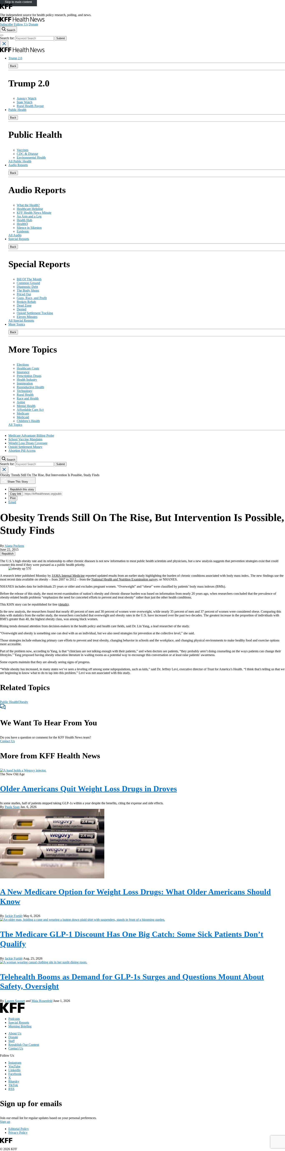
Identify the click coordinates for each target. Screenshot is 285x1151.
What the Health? (28, 205)
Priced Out (24, 294)
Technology (24, 391)
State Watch (24, 102)
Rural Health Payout (30, 106)
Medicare (23, 413)
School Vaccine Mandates (25, 439)
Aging (21, 402)
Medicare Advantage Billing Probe (31, 435)
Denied (21, 309)
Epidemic (23, 231)
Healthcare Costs (28, 368)
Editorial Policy (18, 1129)
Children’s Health (28, 421)
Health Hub (24, 220)
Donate (33, 24)
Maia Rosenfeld (42, 1001)
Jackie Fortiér (14, 916)
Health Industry (27, 379)
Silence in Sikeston (29, 227)
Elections (23, 364)
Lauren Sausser (15, 1001)
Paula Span (12, 807)
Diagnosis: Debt (27, 286)
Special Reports (18, 239)
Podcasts (14, 1019)
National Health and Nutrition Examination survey (124, 579)
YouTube (14, 1066)
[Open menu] (1, 35)
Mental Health (26, 406)
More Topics (16, 324)
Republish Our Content (23, 1044)
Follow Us (21, 24)
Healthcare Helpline (30, 209)
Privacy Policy (18, 1132)
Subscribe (6, 24)
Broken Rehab (26, 302)
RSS (11, 1089)
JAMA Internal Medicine (68, 575)
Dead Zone (24, 305)
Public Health (17, 109)
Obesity (23, 702)
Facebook (14, 1074)
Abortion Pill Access (21, 450)
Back (13, 66)
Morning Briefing (20, 1026)
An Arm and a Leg (29, 216)
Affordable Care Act (30, 409)
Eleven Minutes (27, 317)
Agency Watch (26, 98)
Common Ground (28, 283)
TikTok (13, 1085)
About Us (14, 1033)
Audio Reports (18, 165)
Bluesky (13, 1081)
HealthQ (22, 224)
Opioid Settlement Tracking (35, 313)
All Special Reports (21, 320)
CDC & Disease (27, 154)
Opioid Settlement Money (25, 447)
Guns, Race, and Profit (32, 298)
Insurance (23, 372)
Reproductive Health (30, 387)
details (63, 604)
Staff (11, 1041)
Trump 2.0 (15, 58)
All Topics (15, 424)
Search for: (7, 38)
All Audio (14, 235)
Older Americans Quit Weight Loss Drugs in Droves (88, 788)
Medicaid (23, 417)
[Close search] (4, 43)
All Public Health (19, 161)
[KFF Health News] (22, 20)
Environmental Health (31, 157)
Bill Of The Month (29, 279)
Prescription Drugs (29, 376)
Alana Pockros (14, 546)
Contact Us (7, 741)
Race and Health (28, 398)
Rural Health (25, 394)
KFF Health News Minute (34, 212)
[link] (7, 553)
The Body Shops (28, 290)
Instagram (14, 1062)
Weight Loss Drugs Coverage (27, 443)
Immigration (25, 383)
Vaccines (22, 150)
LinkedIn (14, 1070)
